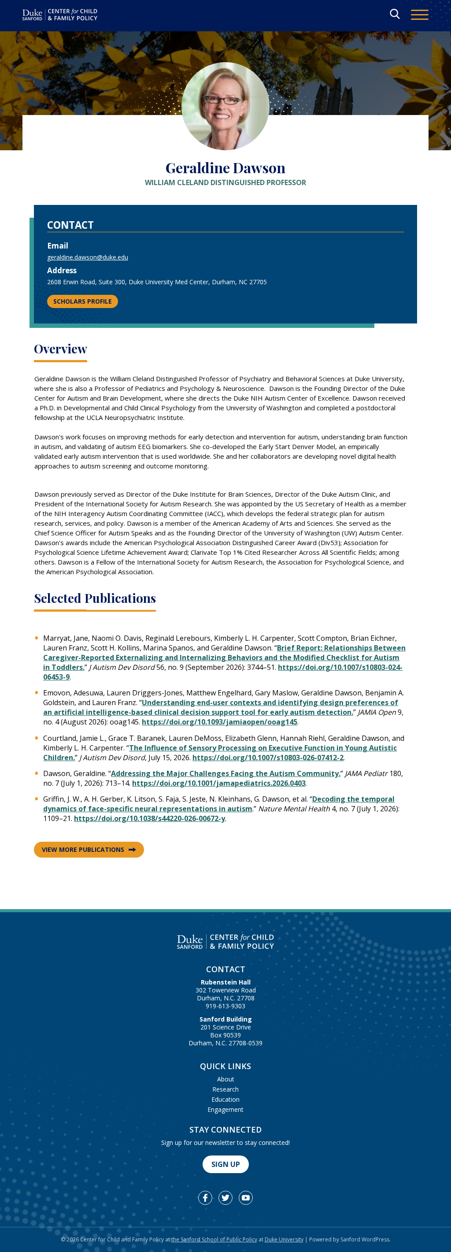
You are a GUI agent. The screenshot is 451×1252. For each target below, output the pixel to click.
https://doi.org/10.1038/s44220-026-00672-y (149, 818)
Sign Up (225, 1164)
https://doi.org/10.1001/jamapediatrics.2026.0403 (219, 783)
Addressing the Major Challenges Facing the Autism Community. (225, 773)
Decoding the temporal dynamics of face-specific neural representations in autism (219, 804)
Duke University (284, 1239)
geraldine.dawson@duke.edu (87, 257)
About (225, 1079)
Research (225, 1089)
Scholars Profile (82, 301)
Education (225, 1099)
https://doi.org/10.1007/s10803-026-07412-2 (268, 757)
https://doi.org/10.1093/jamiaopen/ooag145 (219, 722)
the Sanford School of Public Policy (214, 1239)
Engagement (225, 1109)
